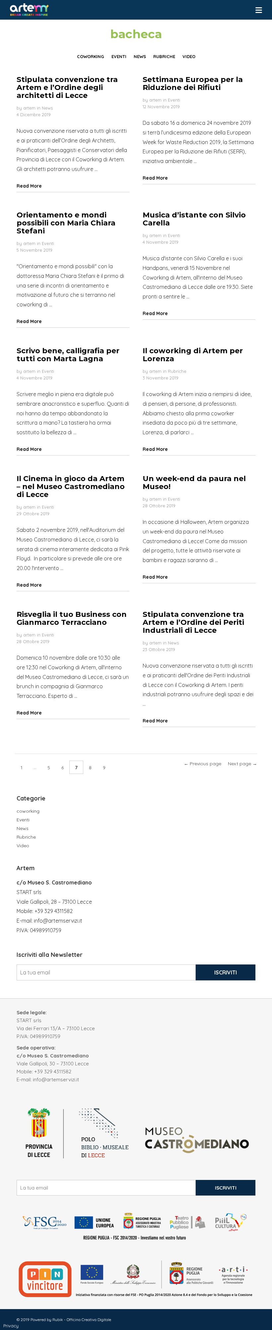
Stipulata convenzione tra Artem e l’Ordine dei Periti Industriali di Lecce (193, 622)
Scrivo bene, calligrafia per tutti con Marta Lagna (68, 354)
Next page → (242, 764)
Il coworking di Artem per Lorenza (193, 354)
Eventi (174, 100)
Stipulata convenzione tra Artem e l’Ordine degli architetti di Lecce (67, 87)
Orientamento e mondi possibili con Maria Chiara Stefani (66, 222)
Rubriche (177, 371)
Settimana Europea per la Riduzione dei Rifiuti (193, 83)
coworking (28, 811)
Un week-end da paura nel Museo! (194, 482)
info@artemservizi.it (58, 920)
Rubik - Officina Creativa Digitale (81, 1319)
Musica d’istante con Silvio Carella (194, 218)
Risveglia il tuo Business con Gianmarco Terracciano (72, 618)
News (47, 108)
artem (29, 108)
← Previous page (202, 764)
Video (23, 846)
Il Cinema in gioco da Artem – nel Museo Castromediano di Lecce (71, 486)
